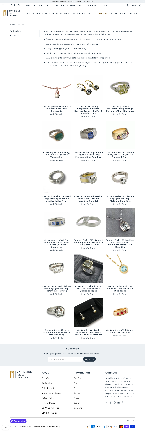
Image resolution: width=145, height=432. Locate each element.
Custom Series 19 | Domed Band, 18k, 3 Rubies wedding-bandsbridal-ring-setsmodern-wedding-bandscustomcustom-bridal (120, 312)
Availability (47, 383)
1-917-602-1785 (29, 5)
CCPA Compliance (50, 408)
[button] (63, 14)
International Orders (51, 393)
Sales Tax (46, 378)
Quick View (56, 94)
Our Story (44, 5)
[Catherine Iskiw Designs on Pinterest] (19, 5)
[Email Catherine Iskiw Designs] (3, 5)
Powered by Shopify (50, 427)
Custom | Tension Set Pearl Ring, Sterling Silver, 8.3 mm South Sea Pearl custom (56, 179)
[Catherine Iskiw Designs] (12, 13)
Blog (55, 5)
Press (82, 5)
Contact (72, 5)
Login (133, 5)
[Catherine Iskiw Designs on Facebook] (7, 5)
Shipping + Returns (51, 388)
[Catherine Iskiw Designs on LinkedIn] (15, 5)
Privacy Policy (48, 403)
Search (92, 5)
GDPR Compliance (51, 413)
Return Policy (48, 398)
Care (62, 5)
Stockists (103, 5)
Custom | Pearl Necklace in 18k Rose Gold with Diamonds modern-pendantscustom (56, 89)
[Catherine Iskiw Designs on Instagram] (11, 5)
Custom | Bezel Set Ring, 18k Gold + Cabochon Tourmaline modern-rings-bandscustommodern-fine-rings (56, 135)
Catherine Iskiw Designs (28, 427)
